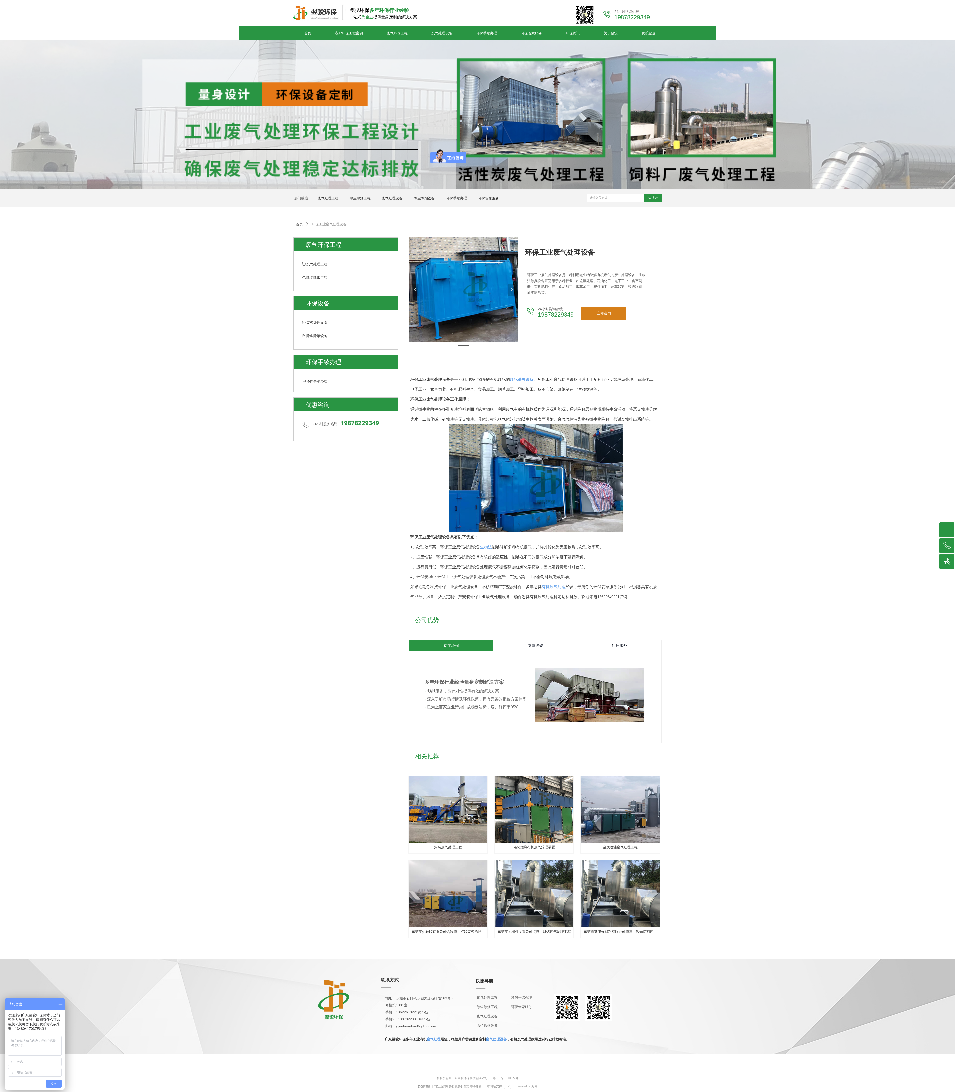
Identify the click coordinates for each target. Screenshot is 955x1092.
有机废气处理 (554, 587)
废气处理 (434, 1039)
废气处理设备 (522, 379)
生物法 (486, 547)
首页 (299, 224)
